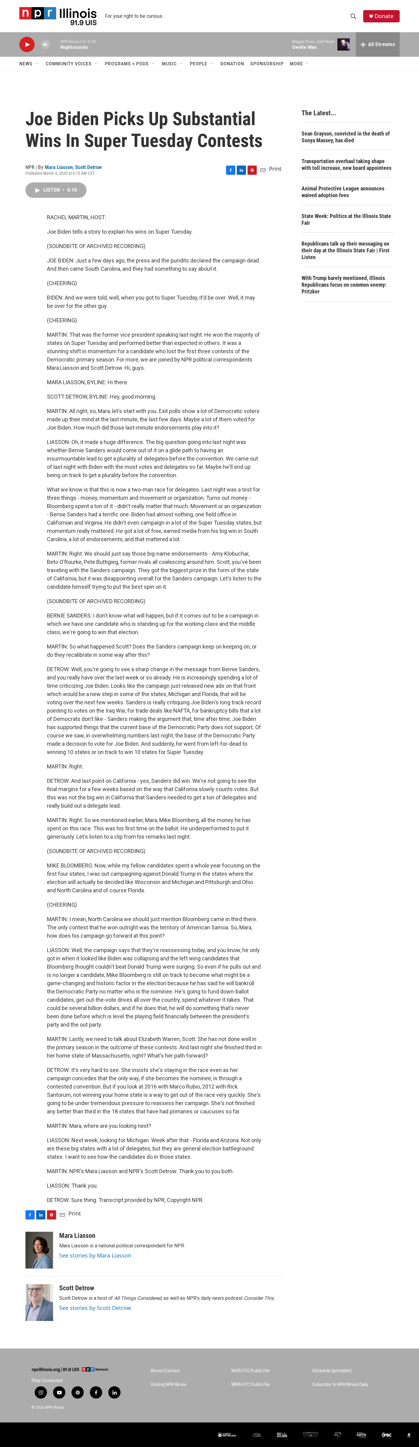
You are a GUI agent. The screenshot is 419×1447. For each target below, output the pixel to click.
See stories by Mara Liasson (95, 1255)
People (198, 63)
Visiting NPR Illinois (168, 1384)
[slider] (55, 44)
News (26, 63)
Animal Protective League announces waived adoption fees (343, 191)
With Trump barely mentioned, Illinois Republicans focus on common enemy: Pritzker (344, 285)
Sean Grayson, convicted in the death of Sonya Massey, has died (346, 137)
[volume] (45, 45)
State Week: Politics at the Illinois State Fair (346, 219)
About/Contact (165, 1371)
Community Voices (69, 63)
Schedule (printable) (332, 1371)
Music (169, 63)
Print (275, 168)
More (296, 63)
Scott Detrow (88, 167)
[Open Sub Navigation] (37, 63)
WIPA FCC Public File (250, 1384)
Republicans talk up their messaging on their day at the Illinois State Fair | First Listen (346, 250)
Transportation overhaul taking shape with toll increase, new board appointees (346, 164)
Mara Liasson (59, 167)
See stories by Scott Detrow (95, 1307)
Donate (384, 16)
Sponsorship (267, 63)
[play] (27, 44)
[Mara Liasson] (39, 1250)
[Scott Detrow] (39, 1302)
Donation (232, 63)
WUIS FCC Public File (250, 1371)
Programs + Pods (127, 63)
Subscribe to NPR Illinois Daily (340, 1384)
